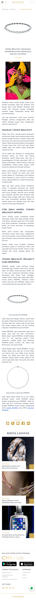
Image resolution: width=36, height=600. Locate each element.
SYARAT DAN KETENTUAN (9, 579)
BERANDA (5, 9)
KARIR (24, 578)
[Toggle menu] (2, 2)
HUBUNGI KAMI (6, 572)
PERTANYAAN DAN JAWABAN (7, 576)
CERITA (24, 575)
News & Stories (13, 9)
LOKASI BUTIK (26, 572)
